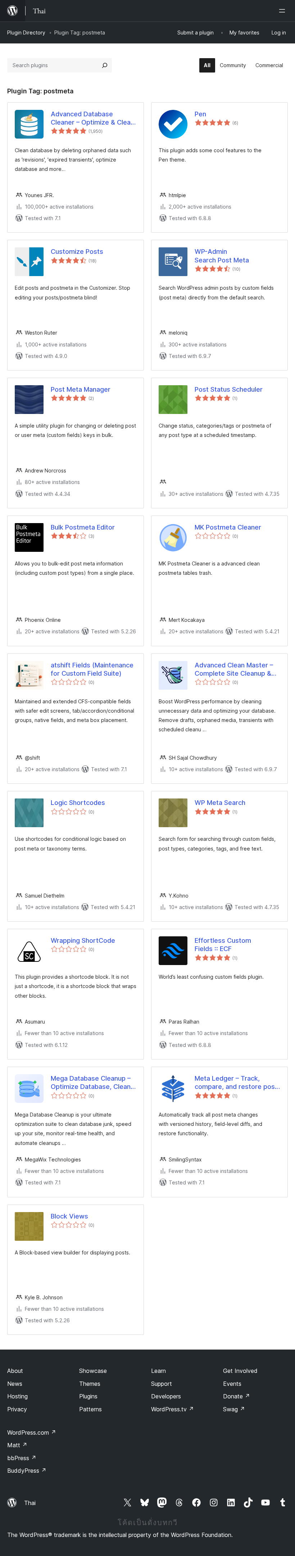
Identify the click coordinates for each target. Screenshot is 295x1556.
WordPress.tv (172, 1409)
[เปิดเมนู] (283, 11)
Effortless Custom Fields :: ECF (223, 944)
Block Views (69, 1216)
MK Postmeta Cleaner (228, 527)
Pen (200, 114)
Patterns (90, 1409)
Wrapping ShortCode (83, 940)
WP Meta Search (220, 802)
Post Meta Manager (80, 389)
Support (161, 1383)
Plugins (88, 1396)
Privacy (17, 1409)
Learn (158, 1370)
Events (232, 1383)
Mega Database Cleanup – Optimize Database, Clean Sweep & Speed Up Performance (91, 1083)
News (14, 1383)
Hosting (17, 1396)
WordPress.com (31, 1432)
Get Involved (240, 1370)
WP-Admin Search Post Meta (222, 256)
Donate (236, 1396)
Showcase (93, 1370)
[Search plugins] (104, 65)
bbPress (21, 1458)
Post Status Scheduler (229, 389)
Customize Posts (77, 251)
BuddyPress (26, 1470)
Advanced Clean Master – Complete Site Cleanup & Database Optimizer (234, 669)
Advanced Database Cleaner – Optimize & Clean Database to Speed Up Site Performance (92, 118)
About (15, 1370)
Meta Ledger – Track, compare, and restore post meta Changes (236, 1083)
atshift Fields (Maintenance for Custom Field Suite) (92, 669)
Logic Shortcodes (78, 802)
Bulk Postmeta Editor (83, 527)
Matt (17, 1445)
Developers (166, 1396)
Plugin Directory (26, 32)
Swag (234, 1409)
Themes (89, 1383)
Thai (30, 1502)
